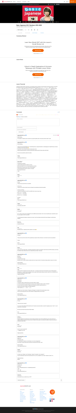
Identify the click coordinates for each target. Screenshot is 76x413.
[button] (64, 1)
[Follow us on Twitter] (50, 399)
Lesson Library (18, 4)
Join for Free (38, 50)
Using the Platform (42, 396)
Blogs (30, 401)
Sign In (67, 1)
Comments (42, 32)
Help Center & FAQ (42, 391)
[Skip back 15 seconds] (18, 22)
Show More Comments (21, 380)
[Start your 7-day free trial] (52, 392)
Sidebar (58, 4)
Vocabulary (19, 1)
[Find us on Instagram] (52, 401)
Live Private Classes (23, 396)
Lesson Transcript (34, 32)
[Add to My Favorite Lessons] (29, 30)
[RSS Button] (17, 114)
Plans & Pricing (32, 396)
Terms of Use (52, 410)
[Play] (20, 21)
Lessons (14, 1)
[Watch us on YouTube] (52, 399)
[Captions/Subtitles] (52, 21)
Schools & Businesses (33, 400)
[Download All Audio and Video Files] (37, 30)
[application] (38, 14)
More (28, 1)
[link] (48, 4)
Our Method (31, 391)
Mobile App (21, 401)
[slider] (31, 22)
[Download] (56, 21)
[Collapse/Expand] (38, 112)
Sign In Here (41, 53)
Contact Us (41, 400)
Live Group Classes (22, 397)
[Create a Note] (32, 30)
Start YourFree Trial (72, 1)
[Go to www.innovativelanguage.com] (38, 408)
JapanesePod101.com (43, 410)
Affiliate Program (32, 402)
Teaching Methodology (43, 397)
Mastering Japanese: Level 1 (24, 4)
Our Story (31, 392)
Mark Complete (20, 29)
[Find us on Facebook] (54, 399)
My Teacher (24, 1)
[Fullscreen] (54, 21)
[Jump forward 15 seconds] (23, 22)
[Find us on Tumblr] (50, 401)
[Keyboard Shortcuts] (57, 21)
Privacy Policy (48, 410)
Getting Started (42, 392)
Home (21, 391)
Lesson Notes (27, 32)
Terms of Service (47, 411)
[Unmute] (29, 21)
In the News (31, 397)
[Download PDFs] (34, 30)
